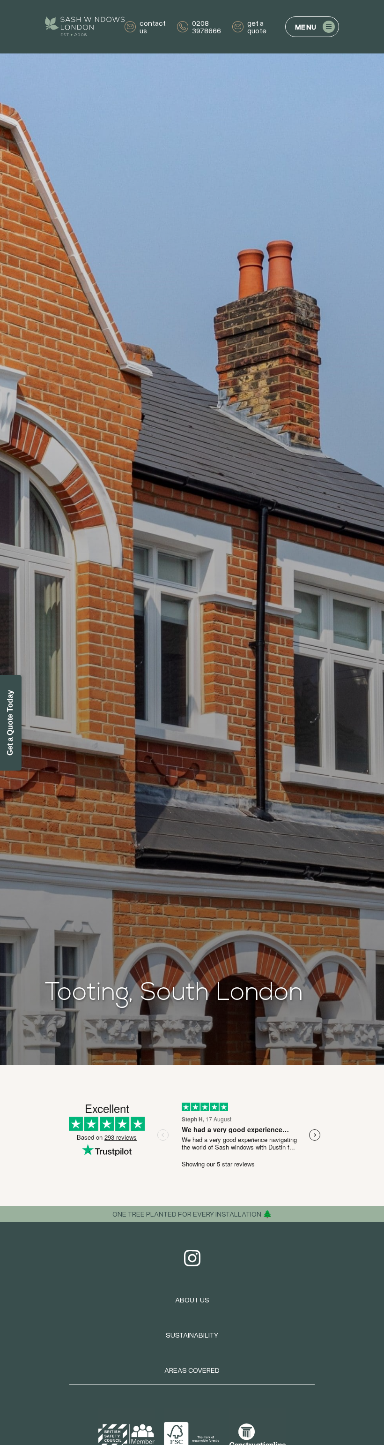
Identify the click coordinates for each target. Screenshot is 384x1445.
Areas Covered (192, 1370)
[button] (312, 26)
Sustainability (192, 1334)
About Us (192, 1299)
